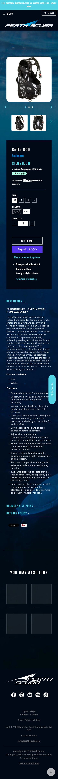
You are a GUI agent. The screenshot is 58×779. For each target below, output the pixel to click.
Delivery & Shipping (19, 505)
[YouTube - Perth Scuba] (29, 694)
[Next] (51, 107)
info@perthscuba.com (29, 741)
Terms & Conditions (29, 764)
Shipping (27, 180)
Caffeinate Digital (29, 758)
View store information (26, 278)
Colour (16, 207)
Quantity (17, 219)
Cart (51, 13)
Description (14, 301)
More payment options (27, 257)
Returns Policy (16, 513)
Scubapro (18, 155)
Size (14, 195)
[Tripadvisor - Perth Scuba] (37, 694)
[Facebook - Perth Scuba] (13, 694)
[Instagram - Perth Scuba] (21, 694)
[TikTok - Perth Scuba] (46, 694)
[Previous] (6, 107)
